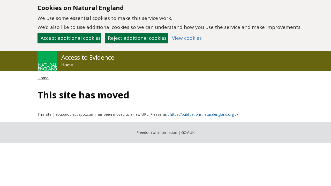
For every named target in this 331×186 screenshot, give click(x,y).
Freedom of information (157, 132)
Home (67, 65)
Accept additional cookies (71, 38)
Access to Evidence (87, 57)
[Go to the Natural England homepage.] (47, 61)
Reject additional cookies (137, 38)
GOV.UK (187, 132)
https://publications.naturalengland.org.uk (204, 114)
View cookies (187, 38)
